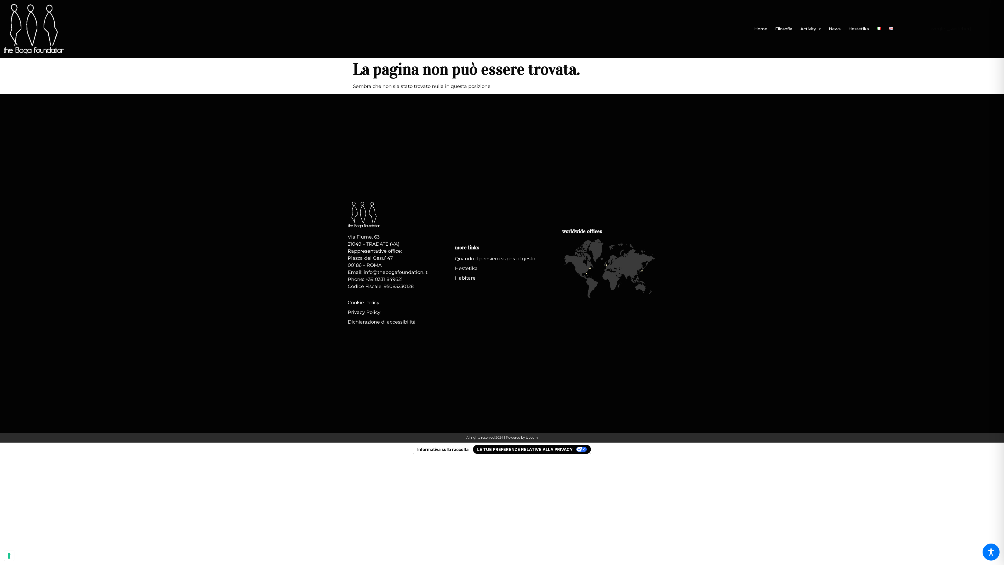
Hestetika (858, 28)
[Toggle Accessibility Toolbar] (991, 552)
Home (760, 28)
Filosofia (783, 28)
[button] (810, 29)
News (835, 28)
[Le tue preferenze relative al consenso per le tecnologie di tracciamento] (9, 556)
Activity (808, 28)
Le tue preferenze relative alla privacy (525, 449)
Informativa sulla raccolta (443, 449)
